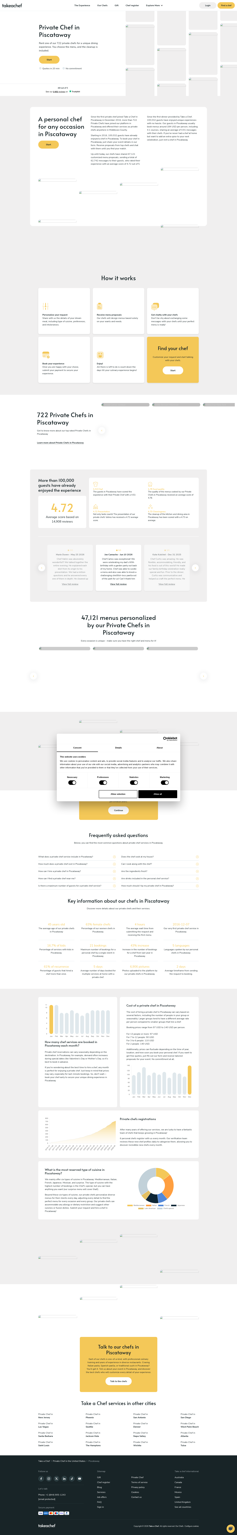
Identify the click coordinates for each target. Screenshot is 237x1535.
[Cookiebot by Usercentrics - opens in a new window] (165, 739)
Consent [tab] (77, 748)
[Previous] (101, 430)
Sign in (100, 1507)
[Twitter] (56, 1478)
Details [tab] (118, 748)
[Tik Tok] (72, 1478)
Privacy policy (138, 1487)
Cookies (135, 1492)
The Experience (82, 5)
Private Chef (137, 1477)
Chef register (132, 5)
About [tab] (160, 748)
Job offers (102, 1497)
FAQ (99, 1502)
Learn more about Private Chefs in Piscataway (60, 442)
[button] (101, 432)
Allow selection (118, 794)
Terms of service (139, 1482)
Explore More (153, 5)
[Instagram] (49, 1478)
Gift (117, 5)
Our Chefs (102, 5)
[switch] (103, 783)
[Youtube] (79, 1478)
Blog (99, 1487)
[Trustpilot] (63, 90)
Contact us (136, 1497)
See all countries (183, 1507)
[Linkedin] (64, 1478)
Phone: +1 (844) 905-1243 (52, 1494)
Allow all (158, 794)
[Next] (195, 567)
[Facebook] (41, 1478)
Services (101, 1492)
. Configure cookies (191, 1526)
